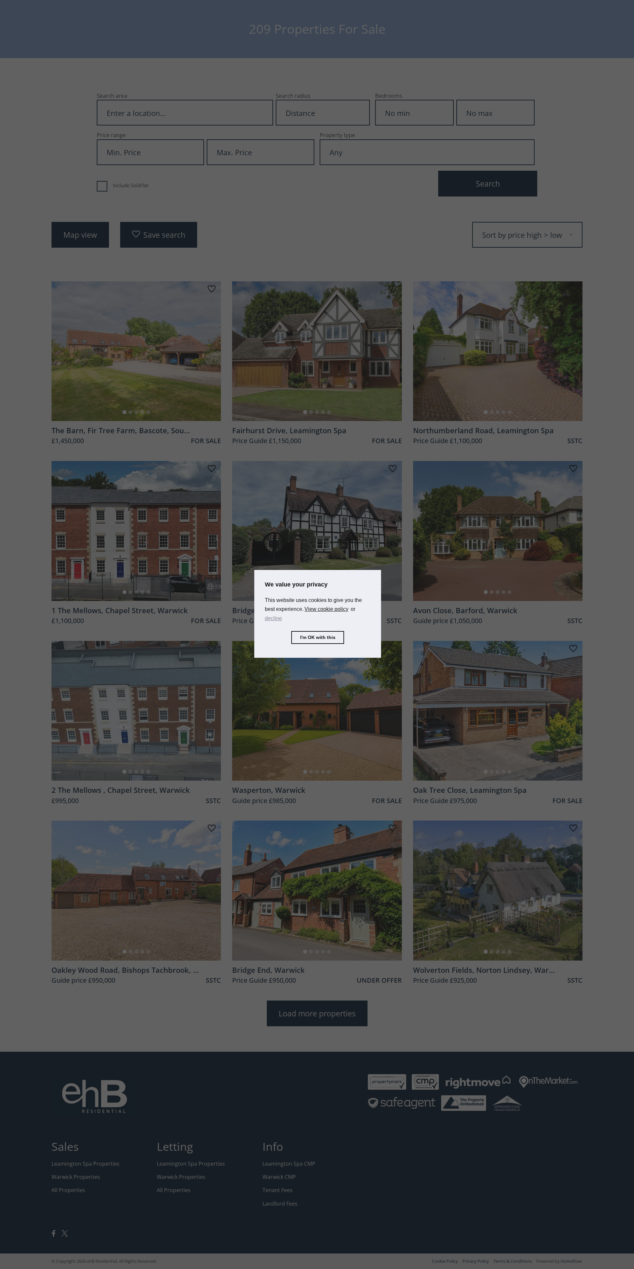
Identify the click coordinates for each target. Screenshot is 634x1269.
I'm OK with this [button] (317, 637)
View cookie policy (326, 609)
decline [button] (273, 618)
